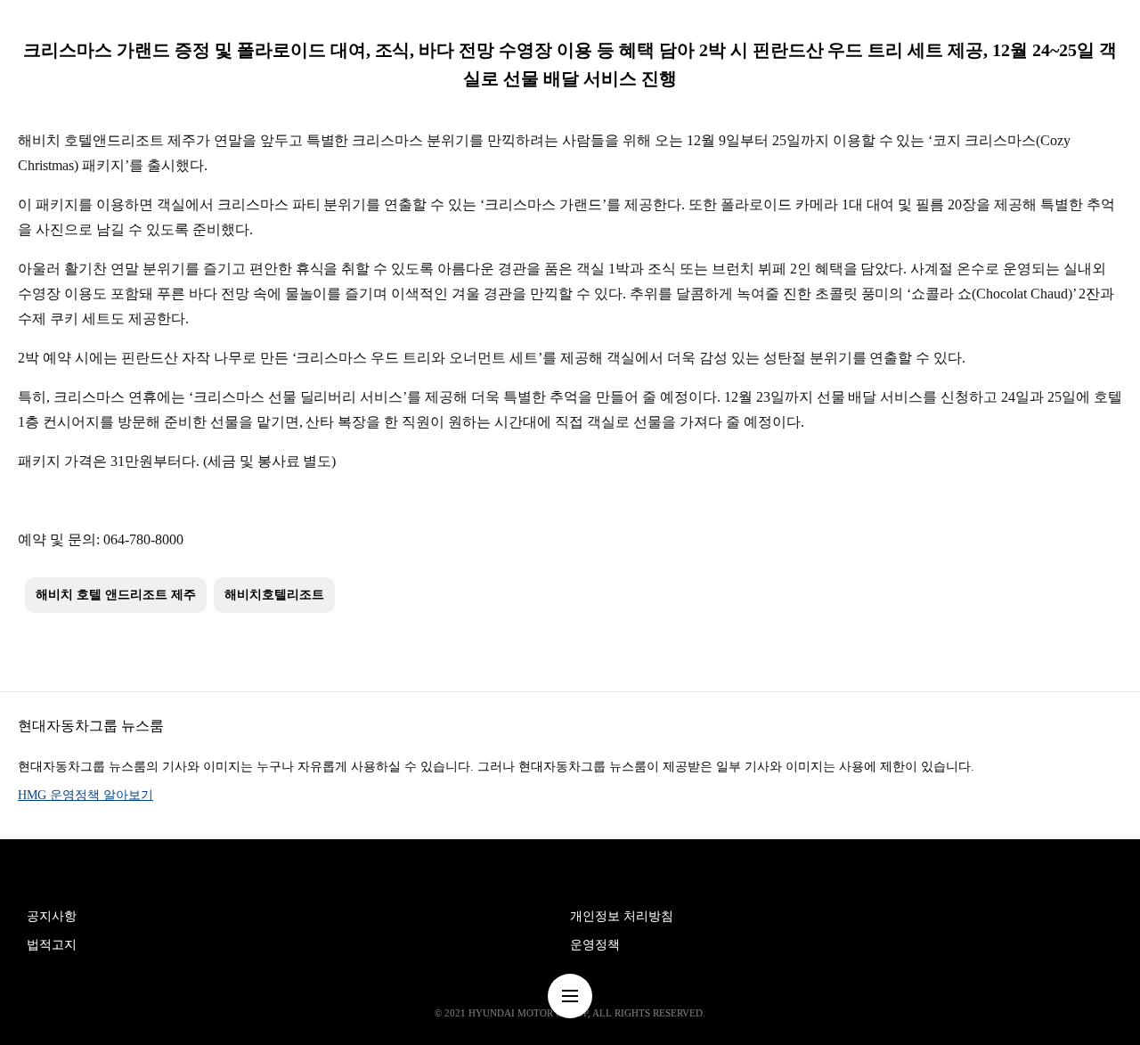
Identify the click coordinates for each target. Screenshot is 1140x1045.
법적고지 (52, 944)
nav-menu (570, 996)
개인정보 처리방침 (621, 916)
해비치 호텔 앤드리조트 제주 (116, 594)
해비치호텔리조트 (274, 594)
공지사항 (52, 916)
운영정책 (595, 944)
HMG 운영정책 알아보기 (85, 795)
